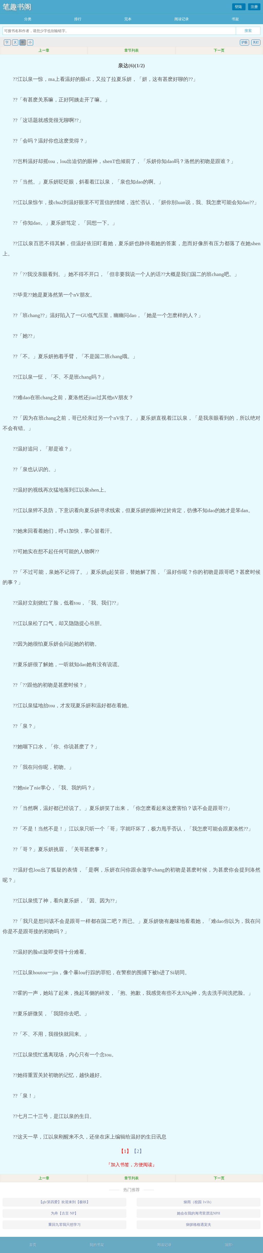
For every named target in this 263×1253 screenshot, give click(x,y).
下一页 (219, 50)
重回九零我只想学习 (64, 1225)
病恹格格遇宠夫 (198, 1225)
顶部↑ (229, 1245)
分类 (27, 19)
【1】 (125, 1151)
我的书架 (97, 1245)
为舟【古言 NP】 (64, 1213)
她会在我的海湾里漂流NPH (198, 1213)
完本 (128, 19)
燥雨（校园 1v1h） (198, 1202)
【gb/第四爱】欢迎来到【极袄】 (64, 1202)
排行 (77, 19)
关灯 (256, 42)
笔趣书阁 (17, 7)
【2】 (138, 1151)
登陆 (239, 7)
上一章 (44, 50)
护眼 (244, 42)
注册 (254, 7)
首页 (32, 1245)
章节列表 (131, 50)
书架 (235, 19)
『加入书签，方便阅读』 (131, 1164)
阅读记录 (181, 19)
